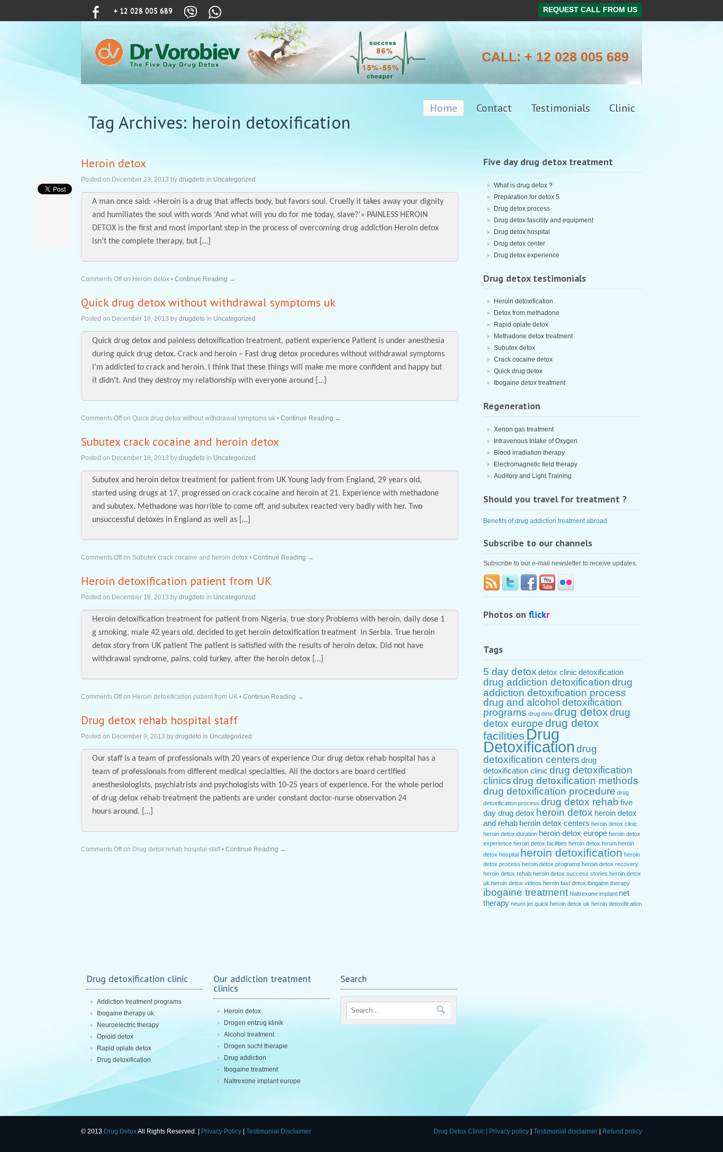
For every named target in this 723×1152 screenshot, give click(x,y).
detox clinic (557, 672)
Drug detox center (519, 243)
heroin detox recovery (610, 864)
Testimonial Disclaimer (278, 1131)
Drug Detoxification (529, 740)
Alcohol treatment (249, 1034)
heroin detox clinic (614, 824)
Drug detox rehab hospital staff (159, 720)
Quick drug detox (518, 371)
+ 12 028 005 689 (143, 10)
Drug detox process (522, 208)
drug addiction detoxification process (557, 687)
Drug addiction (245, 1057)
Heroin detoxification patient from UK (176, 580)
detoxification (601, 672)
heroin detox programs (551, 864)
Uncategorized (234, 179)
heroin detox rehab (507, 873)
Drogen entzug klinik (253, 1023)
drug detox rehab (580, 801)
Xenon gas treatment (524, 429)
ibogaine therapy (609, 883)
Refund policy (622, 1131)
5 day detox (510, 671)
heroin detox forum (592, 843)
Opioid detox (115, 1036)
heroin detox (564, 812)
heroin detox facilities (540, 843)
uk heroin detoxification (612, 904)
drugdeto (192, 179)
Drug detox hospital (522, 232)
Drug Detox (121, 1131)
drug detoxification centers (540, 754)
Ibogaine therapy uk (125, 1013)
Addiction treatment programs (139, 1001)
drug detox (581, 712)
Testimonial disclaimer (566, 1131)
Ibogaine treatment (251, 1069)
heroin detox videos (516, 883)
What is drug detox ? (523, 185)
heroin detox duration (510, 834)
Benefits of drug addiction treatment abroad (545, 521)
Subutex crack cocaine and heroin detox (180, 441)
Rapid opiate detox (521, 324)
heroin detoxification (571, 853)
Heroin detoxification (523, 301)
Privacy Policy (221, 1131)
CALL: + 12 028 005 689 (555, 56)
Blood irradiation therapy (529, 452)
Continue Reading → (205, 279)
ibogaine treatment (525, 892)
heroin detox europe (573, 833)
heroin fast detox (564, 883)
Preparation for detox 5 (526, 197)
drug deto (540, 713)
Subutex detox (514, 348)
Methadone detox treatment (533, 336)
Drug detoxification (124, 1060)
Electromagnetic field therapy (535, 464)
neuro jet (522, 904)
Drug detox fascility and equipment (543, 220)
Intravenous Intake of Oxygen (535, 441)
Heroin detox (113, 163)
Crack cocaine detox (523, 359)
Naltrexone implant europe (262, 1081)
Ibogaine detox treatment (529, 382)
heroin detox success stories (570, 873)
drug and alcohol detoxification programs (552, 707)
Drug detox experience (526, 255)
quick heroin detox (558, 904)
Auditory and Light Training (533, 476)
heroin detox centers (554, 822)
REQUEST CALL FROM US (590, 9)
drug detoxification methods (575, 780)
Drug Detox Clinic (458, 1131)
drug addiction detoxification (546, 682)
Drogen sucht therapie (256, 1046)
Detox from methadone (526, 313)
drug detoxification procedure (549, 791)
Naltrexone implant (593, 893)
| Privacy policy (506, 1131)
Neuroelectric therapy (128, 1025)
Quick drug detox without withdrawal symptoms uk (208, 302)
